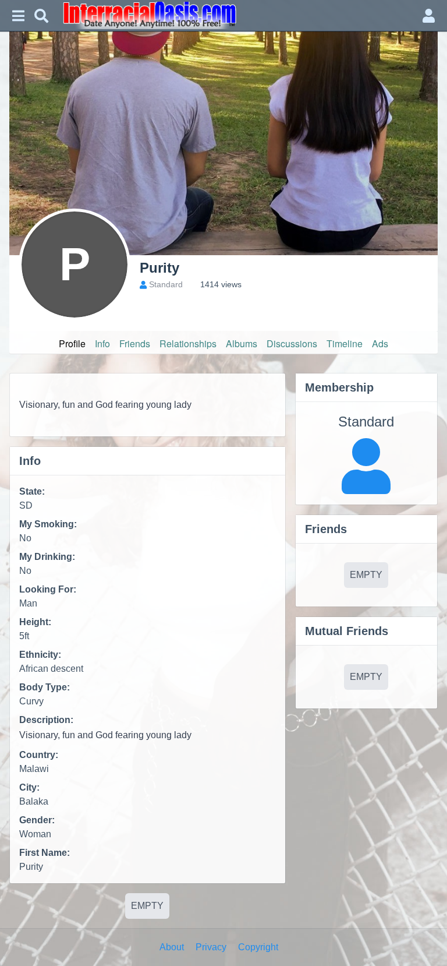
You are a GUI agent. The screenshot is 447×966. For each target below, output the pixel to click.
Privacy (211, 947)
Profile (72, 343)
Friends (134, 343)
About (171, 947)
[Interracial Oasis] (235, 15)
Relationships (188, 343)
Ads (380, 343)
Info (102, 343)
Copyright (258, 947)
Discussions (292, 343)
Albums (241, 343)
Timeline (345, 343)
